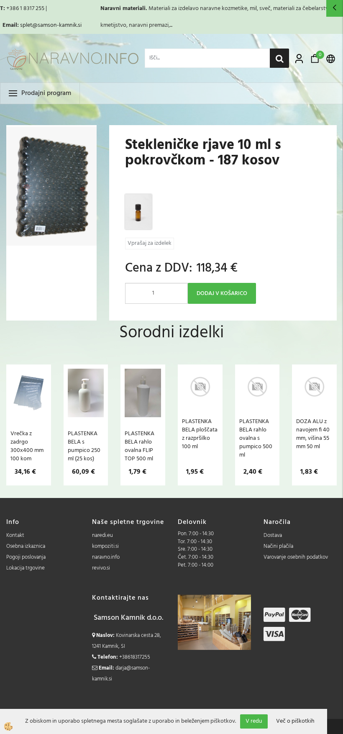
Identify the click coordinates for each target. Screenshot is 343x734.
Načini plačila (278, 546)
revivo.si (101, 568)
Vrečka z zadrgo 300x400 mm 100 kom (27, 446)
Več (28, 409)
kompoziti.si (105, 546)
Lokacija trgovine (25, 568)
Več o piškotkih (295, 721)
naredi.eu (102, 535)
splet (26, 25)
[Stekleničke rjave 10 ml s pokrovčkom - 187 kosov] (138, 212)
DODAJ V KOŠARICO (222, 293)
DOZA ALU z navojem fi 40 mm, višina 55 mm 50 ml (313, 434)
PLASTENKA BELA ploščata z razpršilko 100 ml (200, 434)
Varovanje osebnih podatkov (296, 557)
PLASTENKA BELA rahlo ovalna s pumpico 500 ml (255, 438)
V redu (254, 721)
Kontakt (15, 535)
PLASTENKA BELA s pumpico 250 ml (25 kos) (84, 446)
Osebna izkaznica (25, 546)
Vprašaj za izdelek (150, 243)
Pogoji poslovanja (26, 557)
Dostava (273, 535)
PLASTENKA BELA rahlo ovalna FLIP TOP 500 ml (139, 446)
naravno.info (106, 557)
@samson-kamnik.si (57, 25)
